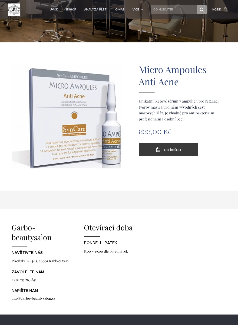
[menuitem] (54, 9)
